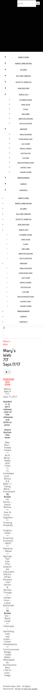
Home (9, 5)
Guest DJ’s (23, 94)
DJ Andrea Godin (25, 100)
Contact (11, 10)
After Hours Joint (26, 139)
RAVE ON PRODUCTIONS (26, 163)
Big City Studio (30, 689)
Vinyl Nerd (26, 114)
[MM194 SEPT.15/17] (7, 683)
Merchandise (12, 15)
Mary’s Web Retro (23, 63)
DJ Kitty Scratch (23, 82)
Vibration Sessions (25, 119)
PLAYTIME (25, 158)
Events (23, 184)
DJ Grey (23, 70)
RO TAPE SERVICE (23, 76)
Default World (25, 148)
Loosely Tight (25, 167)
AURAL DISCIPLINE (26, 134)
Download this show (8, 381)
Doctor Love (26, 153)
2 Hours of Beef (26, 172)
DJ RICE (25, 109)
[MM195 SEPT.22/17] (7, 680)
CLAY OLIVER (26, 144)
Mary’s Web (23, 57)
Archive (23, 129)
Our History (23, 88)
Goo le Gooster (26, 123)
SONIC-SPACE (25, 104)
